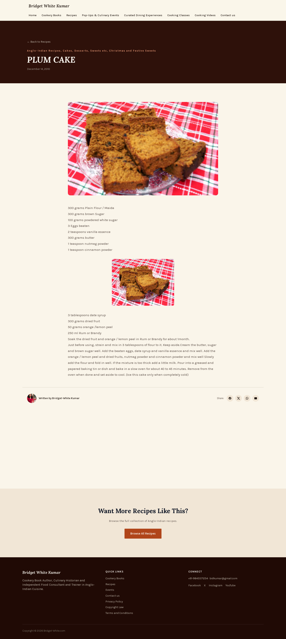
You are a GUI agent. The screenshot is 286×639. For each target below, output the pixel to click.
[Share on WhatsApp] (247, 398)
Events (109, 590)
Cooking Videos (205, 15)
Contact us (228, 15)
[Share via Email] (255, 398)
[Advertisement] (143, 436)
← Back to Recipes (39, 41)
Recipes (71, 15)
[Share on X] (238, 398)
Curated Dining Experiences (143, 15)
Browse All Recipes (143, 533)
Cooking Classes (178, 15)
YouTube (230, 585)
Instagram (215, 585)
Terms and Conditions (119, 613)
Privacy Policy (114, 601)
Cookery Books (51, 15)
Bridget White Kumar (49, 6)
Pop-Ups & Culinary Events (100, 15)
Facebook (194, 585)
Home (33, 15)
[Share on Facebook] (230, 398)
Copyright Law (114, 607)
